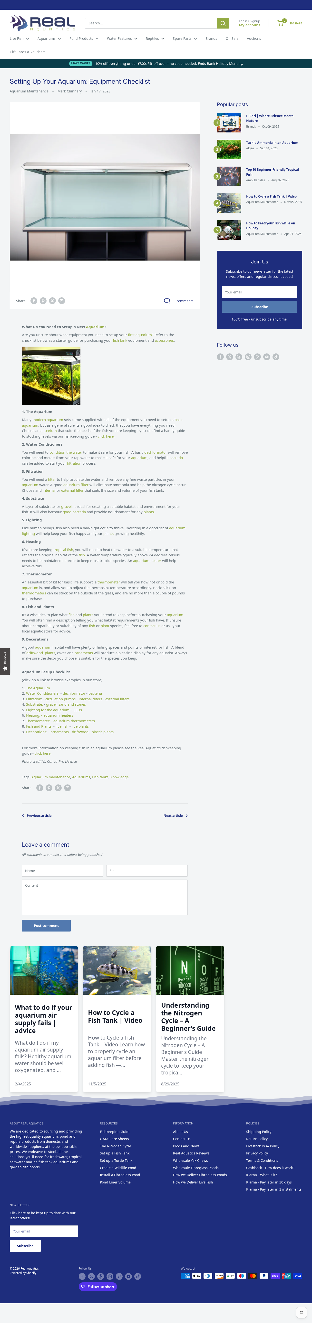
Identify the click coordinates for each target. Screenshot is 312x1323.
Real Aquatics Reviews (191, 1153)
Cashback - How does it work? (270, 1167)
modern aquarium (47, 419)
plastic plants (103, 731)
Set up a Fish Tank (114, 1153)
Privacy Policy (257, 1153)
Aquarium (95, 326)
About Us (180, 1131)
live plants (80, 726)
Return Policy (257, 1138)
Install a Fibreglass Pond (120, 1175)
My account (249, 24)
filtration (74, 463)
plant (105, 625)
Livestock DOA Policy (262, 1146)
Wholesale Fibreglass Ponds (196, 1167)
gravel (66, 506)
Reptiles (152, 38)
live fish (61, 726)
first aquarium (140, 334)
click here (105, 436)
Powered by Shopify (23, 1273)
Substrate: (34, 704)
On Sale (232, 38)
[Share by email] (61, 300)
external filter (72, 490)
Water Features (119, 38)
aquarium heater (147, 560)
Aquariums (47, 38)
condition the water (66, 452)
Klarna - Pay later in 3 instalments (274, 1189)
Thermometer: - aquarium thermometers (60, 720)
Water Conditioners (42, 693)
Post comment (46, 925)
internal (50, 490)
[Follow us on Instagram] (248, 356)
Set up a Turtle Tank (116, 1160)
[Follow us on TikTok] (276, 356)
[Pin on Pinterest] (43, 300)
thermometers (34, 593)
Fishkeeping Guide (115, 1131)
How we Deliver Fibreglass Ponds (200, 1175)
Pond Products (81, 38)
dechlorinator (156, 452)
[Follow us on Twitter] (229, 356)
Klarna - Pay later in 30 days (269, 1182)
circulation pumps (60, 698)
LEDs (78, 709)
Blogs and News (186, 1146)
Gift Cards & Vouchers (28, 52)
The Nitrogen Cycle (115, 1146)
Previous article (39, 815)
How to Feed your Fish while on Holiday (270, 225)
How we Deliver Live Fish (193, 1182)
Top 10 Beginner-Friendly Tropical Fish (272, 172)
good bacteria (74, 511)
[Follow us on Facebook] (220, 356)
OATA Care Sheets (114, 1138)
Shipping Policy (258, 1131)
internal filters (90, 698)
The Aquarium (38, 687)
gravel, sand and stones (66, 704)
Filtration (33, 698)
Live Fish (17, 38)
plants (149, 511)
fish (82, 554)
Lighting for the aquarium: (48, 709)
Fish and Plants (38, 726)
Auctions (254, 38)
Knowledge (119, 777)
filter (52, 479)
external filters (117, 698)
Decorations (36, 731)
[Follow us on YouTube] (266, 356)
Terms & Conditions (262, 1160)
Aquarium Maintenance (29, 91)
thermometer (109, 582)
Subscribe (260, 306)
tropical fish (63, 549)
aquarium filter (75, 484)
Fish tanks (100, 777)
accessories (164, 340)
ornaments (84, 652)
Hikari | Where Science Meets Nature (269, 118)
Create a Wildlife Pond (118, 1167)
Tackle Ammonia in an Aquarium (272, 142)
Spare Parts (182, 38)
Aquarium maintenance (50, 777)
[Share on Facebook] (33, 300)
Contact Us (182, 1138)
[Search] (223, 23)
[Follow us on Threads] (238, 356)
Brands (211, 38)
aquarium (49, 430)
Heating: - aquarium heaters (49, 715)
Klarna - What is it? (261, 1175)
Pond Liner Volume (115, 1182)
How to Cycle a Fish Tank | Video (271, 196)
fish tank (120, 340)
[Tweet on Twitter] (52, 300)
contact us (151, 625)
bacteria (176, 457)
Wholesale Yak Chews (190, 1160)
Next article (173, 815)
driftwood (34, 652)
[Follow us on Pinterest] (257, 356)
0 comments (184, 301)
